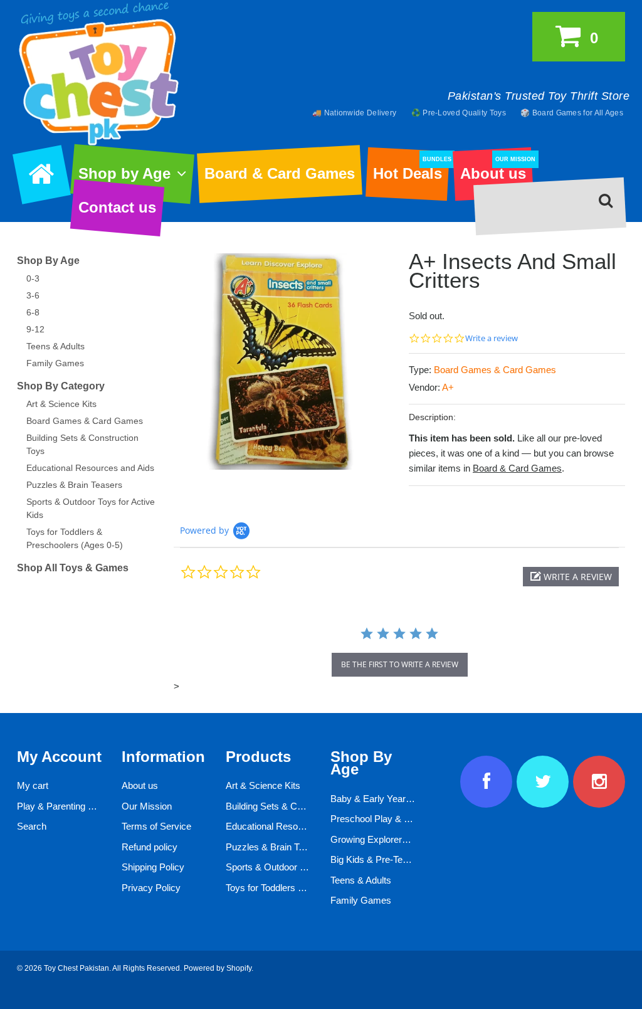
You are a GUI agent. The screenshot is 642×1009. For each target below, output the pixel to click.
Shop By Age (48, 260)
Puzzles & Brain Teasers (74, 485)
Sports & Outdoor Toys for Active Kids (303, 867)
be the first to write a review (399, 664)
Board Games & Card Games (495, 369)
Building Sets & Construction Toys (295, 806)
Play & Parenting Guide (64, 806)
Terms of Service (156, 826)
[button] (571, 576)
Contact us (117, 207)
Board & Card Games (279, 173)
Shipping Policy (153, 867)
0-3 (32, 278)
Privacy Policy (151, 887)
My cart (32, 785)
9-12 (35, 329)
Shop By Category (61, 386)
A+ (448, 387)
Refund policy (149, 847)
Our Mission (147, 806)
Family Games (55, 363)
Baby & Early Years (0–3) (382, 798)
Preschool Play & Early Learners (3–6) (409, 818)
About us (496, 169)
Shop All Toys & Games (73, 568)
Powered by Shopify (217, 968)
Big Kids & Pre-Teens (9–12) (388, 859)
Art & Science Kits (61, 404)
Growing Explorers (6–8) (380, 839)
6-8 (32, 312)
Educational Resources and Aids (90, 468)
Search (31, 826)
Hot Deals (410, 169)
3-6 (32, 295)
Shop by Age (124, 173)
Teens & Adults (55, 346)
